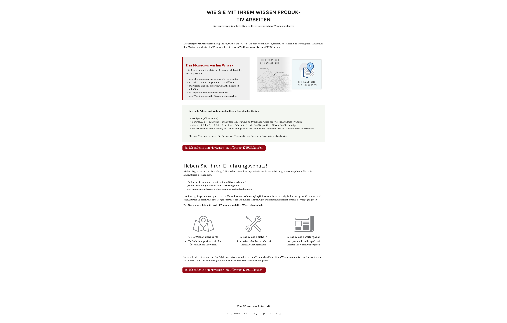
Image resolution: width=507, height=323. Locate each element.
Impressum (258, 314)
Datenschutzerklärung (272, 314)
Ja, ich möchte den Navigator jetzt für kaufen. (224, 147)
